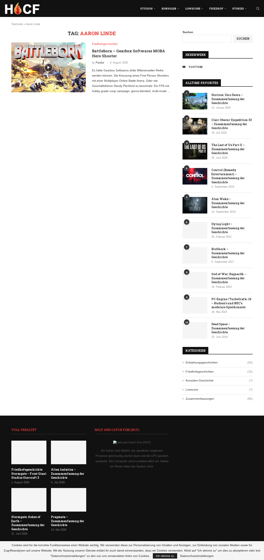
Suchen (188, 32)
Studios (146, 8)
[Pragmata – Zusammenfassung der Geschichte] (68, 500)
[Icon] (48, 67)
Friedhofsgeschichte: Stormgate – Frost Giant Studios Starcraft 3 (28, 474)
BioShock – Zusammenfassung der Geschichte (228, 253)
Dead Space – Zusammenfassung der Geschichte (228, 328)
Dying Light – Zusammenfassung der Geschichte (228, 228)
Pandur (100, 62)
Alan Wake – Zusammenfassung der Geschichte (228, 203)
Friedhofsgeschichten (219, 371)
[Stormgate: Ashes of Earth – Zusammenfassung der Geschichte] (28, 500)
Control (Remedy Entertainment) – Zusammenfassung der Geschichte (228, 176)
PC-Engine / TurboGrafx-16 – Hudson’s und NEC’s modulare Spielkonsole (231, 303)
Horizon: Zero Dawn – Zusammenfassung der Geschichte (228, 99)
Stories (238, 8)
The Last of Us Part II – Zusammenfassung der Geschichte (228, 149)
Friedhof (216, 8)
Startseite (17, 24)
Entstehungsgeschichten (219, 362)
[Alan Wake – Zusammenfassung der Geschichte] (195, 205)
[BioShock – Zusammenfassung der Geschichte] (195, 255)
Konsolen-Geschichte (219, 380)
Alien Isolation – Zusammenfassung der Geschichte (67, 474)
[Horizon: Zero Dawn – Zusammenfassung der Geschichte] (195, 101)
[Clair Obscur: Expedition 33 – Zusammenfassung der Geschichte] (195, 126)
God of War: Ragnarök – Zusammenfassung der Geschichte (228, 278)
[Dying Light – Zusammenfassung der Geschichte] (195, 230)
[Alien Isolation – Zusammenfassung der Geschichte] (68, 452)
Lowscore (192, 8)
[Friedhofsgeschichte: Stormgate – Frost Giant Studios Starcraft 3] (28, 452)
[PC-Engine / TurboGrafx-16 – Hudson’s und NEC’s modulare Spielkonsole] (195, 305)
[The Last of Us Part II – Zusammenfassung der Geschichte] (195, 151)
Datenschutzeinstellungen (197, 555)
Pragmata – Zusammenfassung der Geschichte (67, 521)
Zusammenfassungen (219, 398)
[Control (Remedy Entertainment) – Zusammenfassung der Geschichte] (195, 176)
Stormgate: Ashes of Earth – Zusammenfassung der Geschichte (28, 523)
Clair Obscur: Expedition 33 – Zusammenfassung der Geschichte (231, 124)
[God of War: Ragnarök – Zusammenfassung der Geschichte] (195, 280)
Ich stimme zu (165, 556)
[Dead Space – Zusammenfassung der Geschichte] (195, 330)
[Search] (258, 8)
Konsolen (168, 8)
